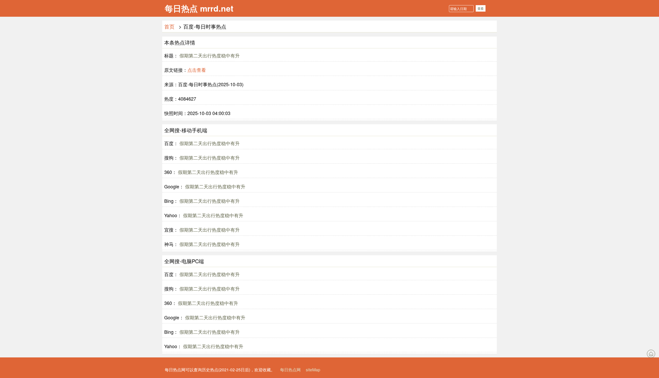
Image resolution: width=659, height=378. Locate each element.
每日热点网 (290, 370)
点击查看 (196, 69)
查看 (481, 8)
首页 (169, 26)
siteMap (313, 370)
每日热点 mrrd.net (199, 8)
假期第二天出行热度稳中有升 (209, 55)
